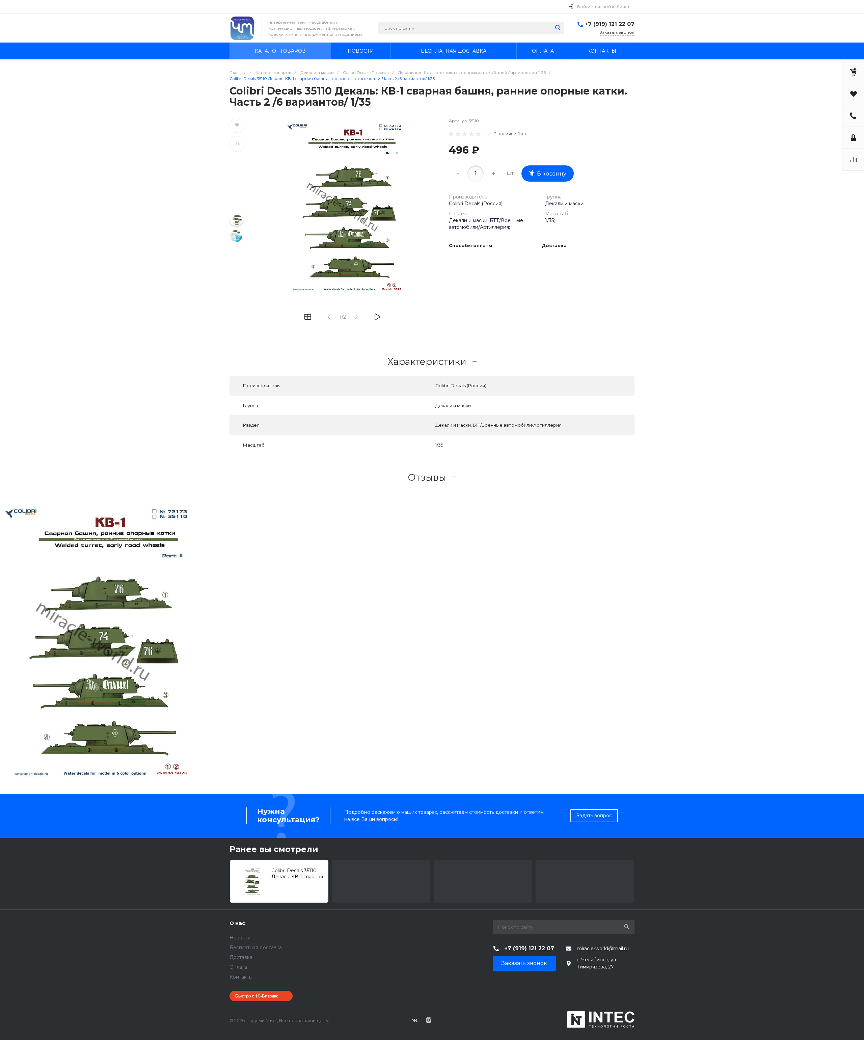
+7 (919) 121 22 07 (609, 24)
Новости (240, 938)
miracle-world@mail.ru (603, 948)
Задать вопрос (594, 815)
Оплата (238, 967)
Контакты (241, 977)
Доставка (554, 245)
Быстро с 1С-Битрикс (256, 996)
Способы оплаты (470, 245)
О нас (237, 923)
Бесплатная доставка (256, 947)
